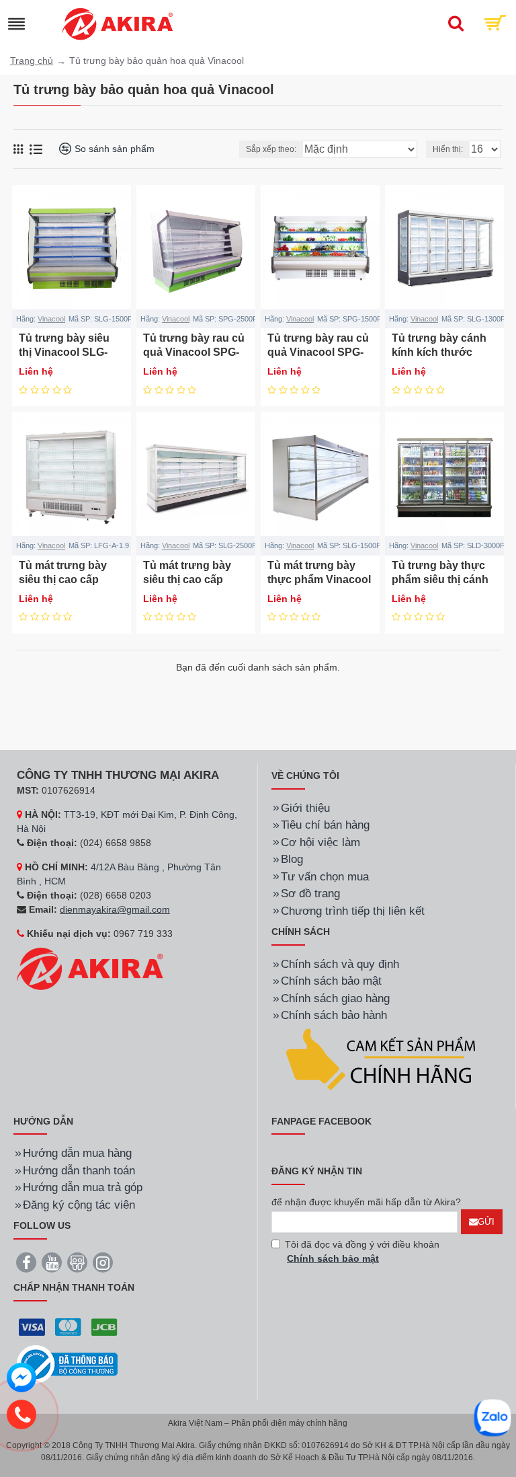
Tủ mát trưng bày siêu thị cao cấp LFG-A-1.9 (63, 579)
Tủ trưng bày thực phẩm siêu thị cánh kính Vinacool (440, 579)
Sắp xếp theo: (271, 149)
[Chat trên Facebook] (21, 1379)
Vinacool (51, 319)
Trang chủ (31, 60)
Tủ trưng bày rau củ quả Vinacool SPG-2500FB (194, 352)
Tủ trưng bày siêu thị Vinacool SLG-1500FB (64, 352)
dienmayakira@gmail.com (115, 909)
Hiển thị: (448, 149)
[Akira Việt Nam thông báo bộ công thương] (67, 1364)
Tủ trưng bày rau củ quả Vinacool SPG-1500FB (318, 352)
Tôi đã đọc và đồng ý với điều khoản (362, 1251)
